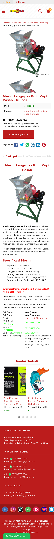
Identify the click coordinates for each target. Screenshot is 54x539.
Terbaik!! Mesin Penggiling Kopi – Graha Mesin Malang (13, 401)
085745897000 (32, 322)
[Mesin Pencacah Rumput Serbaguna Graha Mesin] (39, 381)
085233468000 (32, 328)
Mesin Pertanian (31, 114)
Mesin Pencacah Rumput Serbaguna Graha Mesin (37, 401)
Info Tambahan (32, 156)
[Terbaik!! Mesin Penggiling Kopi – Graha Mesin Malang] (15, 381)
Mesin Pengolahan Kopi (35, 111)
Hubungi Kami (20, 134)
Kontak (21, 2)
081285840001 (20, 458)
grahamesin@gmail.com (36, 318)
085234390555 (31, 333)
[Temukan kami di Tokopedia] (28, 511)
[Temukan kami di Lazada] (44, 511)
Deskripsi (11, 156)
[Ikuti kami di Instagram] (13, 511)
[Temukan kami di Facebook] (5, 511)
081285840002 (19, 466)
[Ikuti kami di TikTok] (21, 511)
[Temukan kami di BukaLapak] (36, 511)
